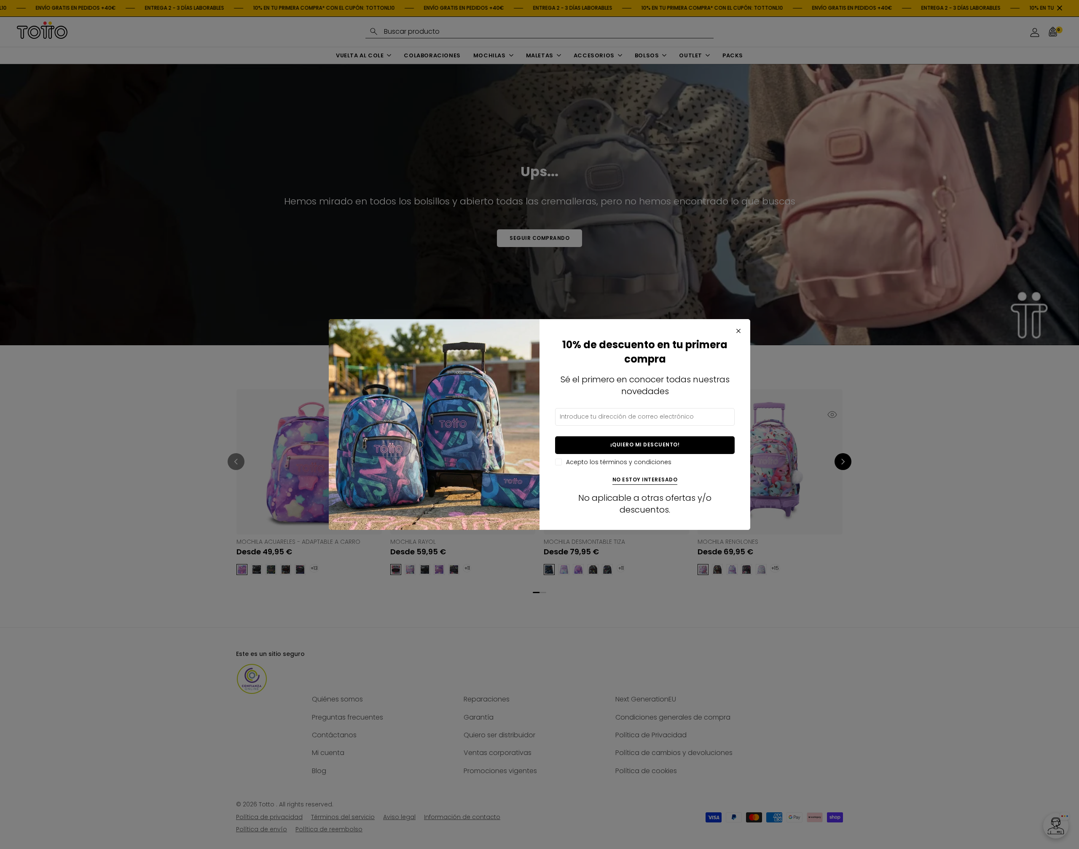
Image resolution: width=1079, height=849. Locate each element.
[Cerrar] (738, 331)
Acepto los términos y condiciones (618, 462)
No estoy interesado (645, 480)
